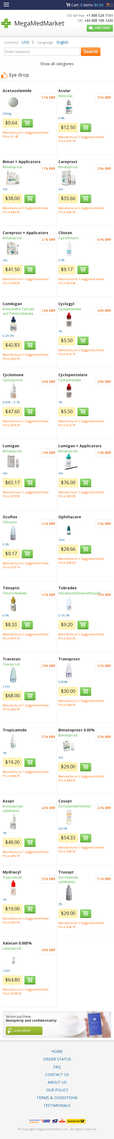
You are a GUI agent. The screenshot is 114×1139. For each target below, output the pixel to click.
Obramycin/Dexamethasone (79, 593)
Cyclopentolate (69, 309)
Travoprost (11, 664)
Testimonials (57, 1105)
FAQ (57, 1066)
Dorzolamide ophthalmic (68, 879)
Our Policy (57, 1089)
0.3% (61, 260)
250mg (7, 113)
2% (60, 904)
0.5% (6, 615)
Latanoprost (12, 948)
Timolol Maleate (15, 593)
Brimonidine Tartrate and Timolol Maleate (18, 311)
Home (57, 1051)
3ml (5, 189)
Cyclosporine (13, 380)
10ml (61, 540)
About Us (57, 1082)
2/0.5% (62, 828)
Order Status (57, 1059)
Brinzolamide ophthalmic (13, 808)
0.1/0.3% (63, 615)
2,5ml (6, 970)
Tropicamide (12, 877)
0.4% (61, 118)
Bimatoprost (12, 167)
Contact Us (57, 1074)
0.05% (6, 402)
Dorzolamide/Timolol (74, 806)
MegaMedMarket (39, 23)
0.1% (17, 402)
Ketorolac (65, 96)
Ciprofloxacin (68, 238)
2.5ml (6, 686)
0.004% (63, 682)
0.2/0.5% (8, 336)
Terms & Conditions (57, 1097)
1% (60, 331)
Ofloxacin (10, 522)
